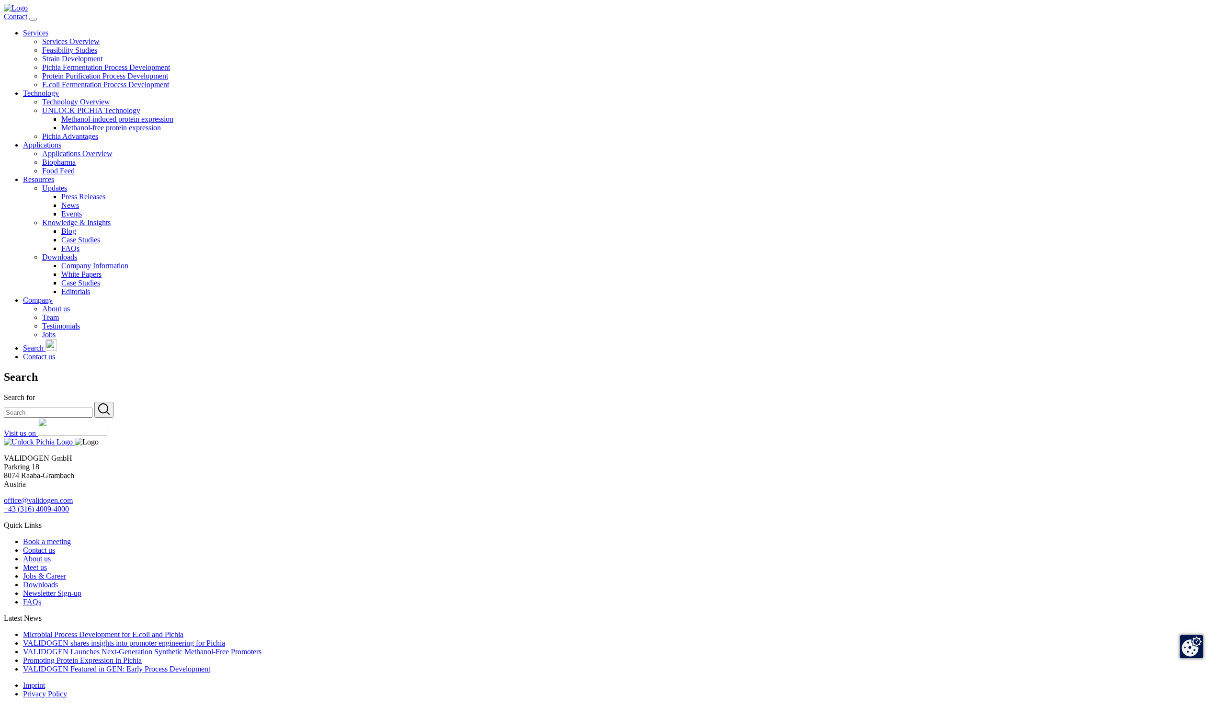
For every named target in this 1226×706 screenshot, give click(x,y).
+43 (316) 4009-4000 (36, 509)
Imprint (34, 685)
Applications (42, 145)
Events (71, 214)
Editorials (75, 291)
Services (35, 33)
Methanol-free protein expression (111, 128)
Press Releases (83, 197)
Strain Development (72, 59)
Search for (19, 397)
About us (56, 309)
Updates (54, 188)
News (70, 205)
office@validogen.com (38, 500)
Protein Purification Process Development (105, 76)
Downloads (59, 257)
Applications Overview (77, 153)
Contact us (39, 357)
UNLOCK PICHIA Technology (91, 110)
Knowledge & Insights (76, 222)
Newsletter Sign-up (52, 593)
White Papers (81, 274)
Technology (41, 93)
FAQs (70, 248)
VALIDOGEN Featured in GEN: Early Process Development (116, 669)
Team (50, 317)
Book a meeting (47, 541)
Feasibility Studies (69, 50)
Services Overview (71, 41)
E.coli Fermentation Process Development (105, 84)
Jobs (49, 334)
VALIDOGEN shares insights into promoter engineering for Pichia (124, 643)
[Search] (104, 410)
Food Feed (58, 171)
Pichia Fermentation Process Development (106, 67)
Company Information (94, 266)
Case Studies (80, 240)
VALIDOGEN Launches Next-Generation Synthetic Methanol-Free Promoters (142, 652)
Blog (68, 231)
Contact (15, 16)
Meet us (35, 567)
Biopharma (59, 162)
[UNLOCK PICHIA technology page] (39, 442)
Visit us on (21, 433)
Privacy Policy (45, 694)
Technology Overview (76, 102)
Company (38, 300)
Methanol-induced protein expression (117, 119)
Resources (38, 179)
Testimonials (61, 326)
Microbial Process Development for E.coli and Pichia (103, 634)
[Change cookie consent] (1191, 646)
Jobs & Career (44, 576)
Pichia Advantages (70, 136)
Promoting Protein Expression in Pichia (82, 660)
